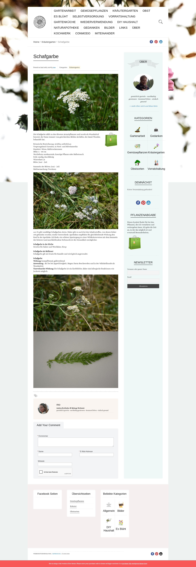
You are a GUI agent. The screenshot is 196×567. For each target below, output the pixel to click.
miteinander (105, 33)
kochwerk (62, 33)
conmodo (82, 33)
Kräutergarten (125, 10)
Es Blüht (61, 16)
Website (41, 461)
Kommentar (43, 436)
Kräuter (73, 506)
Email (129, 277)
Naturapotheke (66, 27)
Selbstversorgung (88, 16)
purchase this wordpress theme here (134, 563)
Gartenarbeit (65, 10)
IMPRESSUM (56, 553)
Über (136, 27)
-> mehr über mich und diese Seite (143, 106)
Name (40, 451)
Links (123, 27)
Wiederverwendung (96, 22)
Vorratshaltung (122, 16)
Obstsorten (137, 168)
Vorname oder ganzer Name (137, 269)
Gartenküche (65, 22)
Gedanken (92, 27)
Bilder (109, 27)
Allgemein (109, 510)
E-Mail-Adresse (86, 451)
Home (36, 42)
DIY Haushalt (127, 22)
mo (54, 67)
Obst (146, 10)
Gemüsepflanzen (94, 10)
